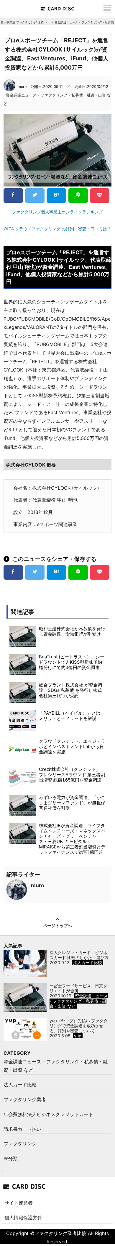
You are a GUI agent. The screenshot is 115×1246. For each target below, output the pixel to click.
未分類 (11, 1158)
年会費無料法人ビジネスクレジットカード (48, 1114)
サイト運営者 (18, 1203)
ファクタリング (20, 1144)
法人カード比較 (20, 1085)
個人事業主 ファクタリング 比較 (22, 22)
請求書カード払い (22, 1129)
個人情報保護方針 (23, 1218)
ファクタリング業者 (25, 1099)
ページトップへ (57, 925)
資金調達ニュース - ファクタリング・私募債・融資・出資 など (56, 1066)
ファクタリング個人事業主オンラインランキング (57, 212)
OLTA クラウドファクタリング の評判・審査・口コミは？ (57, 228)
